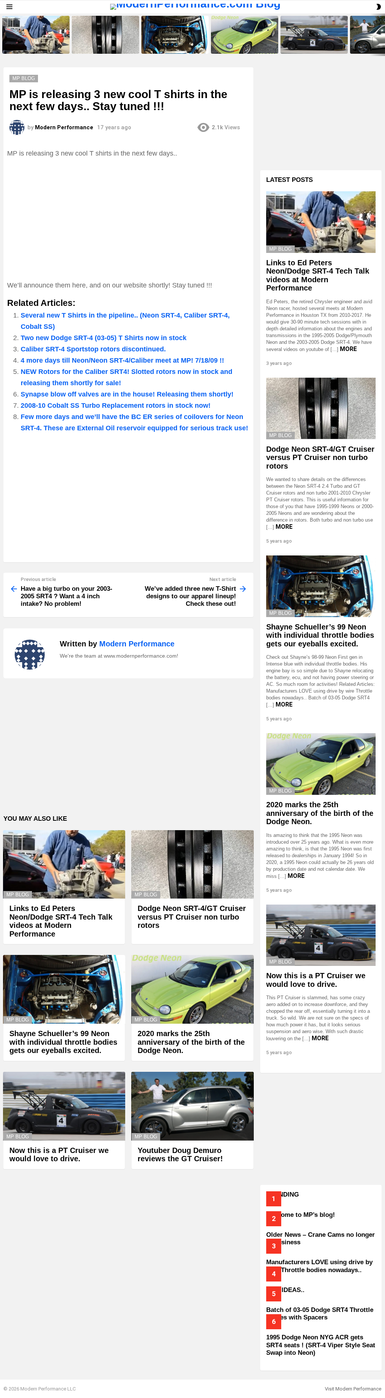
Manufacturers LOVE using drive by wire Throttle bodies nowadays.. (319, 1266)
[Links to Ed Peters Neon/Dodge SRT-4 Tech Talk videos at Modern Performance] (36, 35)
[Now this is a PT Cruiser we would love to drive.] (314, 35)
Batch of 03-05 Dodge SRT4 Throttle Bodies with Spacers (319, 1313)
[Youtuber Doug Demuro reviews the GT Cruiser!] (192, 1106)
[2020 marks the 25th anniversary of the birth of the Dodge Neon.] (244, 35)
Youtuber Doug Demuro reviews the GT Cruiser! (180, 1154)
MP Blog (17, 894)
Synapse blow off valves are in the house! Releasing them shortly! (127, 394)
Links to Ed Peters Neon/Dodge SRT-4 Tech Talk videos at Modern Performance (35, 43)
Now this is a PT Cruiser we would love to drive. (309, 45)
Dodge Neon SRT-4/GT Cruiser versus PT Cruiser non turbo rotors (104, 43)
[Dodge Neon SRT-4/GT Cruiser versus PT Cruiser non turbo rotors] (105, 35)
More (348, 349)
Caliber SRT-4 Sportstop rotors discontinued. (93, 349)
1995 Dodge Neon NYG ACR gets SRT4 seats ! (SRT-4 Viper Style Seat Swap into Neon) (320, 1345)
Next (381, 35)
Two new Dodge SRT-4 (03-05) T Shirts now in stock (103, 338)
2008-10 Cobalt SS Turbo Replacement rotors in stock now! (116, 405)
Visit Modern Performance (353, 1389)
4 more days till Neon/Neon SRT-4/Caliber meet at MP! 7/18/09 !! (122, 360)
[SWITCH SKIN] (379, 7)
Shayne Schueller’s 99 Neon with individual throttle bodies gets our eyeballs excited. (175, 43)
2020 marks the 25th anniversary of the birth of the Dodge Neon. (241, 43)
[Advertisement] (128, 219)
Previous (4, 35)
